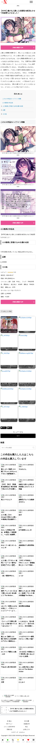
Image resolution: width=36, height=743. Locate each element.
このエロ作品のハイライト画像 (11, 98)
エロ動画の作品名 (7, 102)
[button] (33, 448)
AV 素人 (9, 721)
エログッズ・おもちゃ (18, 732)
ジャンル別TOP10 (9, 726)
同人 (26, 726)
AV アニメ (9, 724)
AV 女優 (26, 721)
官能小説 (9, 729)
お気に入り (26, 729)
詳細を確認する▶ (18, 47)
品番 (4, 110)
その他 (5, 114)
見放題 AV (27, 724)
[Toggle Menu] (31, 2)
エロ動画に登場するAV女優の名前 (13, 106)
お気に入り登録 (7, 311)
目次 (15, 94)
